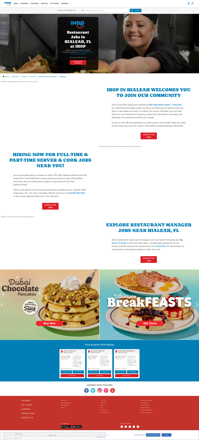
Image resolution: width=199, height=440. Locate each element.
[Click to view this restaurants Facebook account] (86, 390)
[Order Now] (192, 3)
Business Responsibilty (146, 410)
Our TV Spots (104, 410)
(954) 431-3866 (121, 368)
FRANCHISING (28, 413)
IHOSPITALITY (162, 246)
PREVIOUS (2, 304)
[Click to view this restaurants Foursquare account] (106, 390)
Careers (63, 76)
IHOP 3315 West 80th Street (47, 76)
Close (166, 434)
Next (197, 304)
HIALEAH (33, 76)
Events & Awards (105, 412)
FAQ (102, 407)
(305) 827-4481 (67, 368)
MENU (16, 3)
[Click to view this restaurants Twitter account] (93, 390)
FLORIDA (25, 76)
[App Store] (77, 426)
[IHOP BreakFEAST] (149, 304)
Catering (78, 372)
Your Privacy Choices (139, 434)
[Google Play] (66, 426)
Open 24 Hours (68, 352)
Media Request (144, 402)
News (102, 405)
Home (7, 76)
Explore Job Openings (77, 62)
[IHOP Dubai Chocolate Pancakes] (49, 304)
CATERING (64, 3)
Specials (63, 407)
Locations (15, 76)
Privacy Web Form (145, 407)
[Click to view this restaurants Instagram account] (99, 390)
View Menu (72, 375)
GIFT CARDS (54, 3)
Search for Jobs (148, 136)
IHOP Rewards (64, 405)
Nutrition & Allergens (145, 412)
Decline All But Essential (153, 434)
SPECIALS (44, 3)
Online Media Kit (144, 405)
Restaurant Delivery (66, 402)
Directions (66, 372)
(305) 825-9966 (94, 368)
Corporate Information (146, 400)
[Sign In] (188, 3)
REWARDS (24, 3)
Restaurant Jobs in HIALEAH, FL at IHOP (78, 39)
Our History (103, 402)
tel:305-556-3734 (77, 193)
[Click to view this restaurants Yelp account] (112, 390)
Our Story (103, 400)
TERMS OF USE (18, 433)
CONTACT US (27, 418)
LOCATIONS (34, 3)
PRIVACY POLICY (101, 437)
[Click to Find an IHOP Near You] (82, 10)
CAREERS (25, 409)
